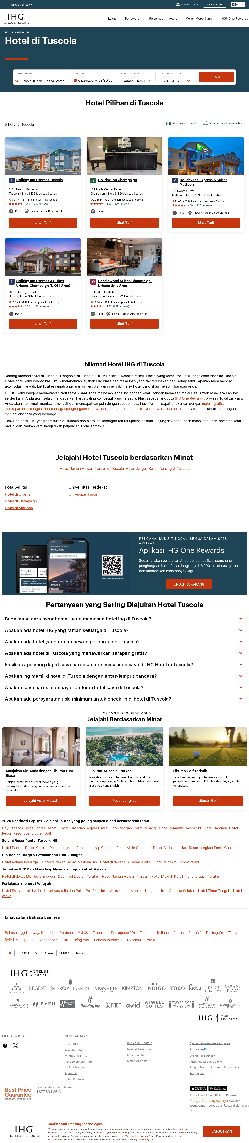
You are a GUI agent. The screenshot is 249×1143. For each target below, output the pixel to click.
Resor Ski (193, 828)
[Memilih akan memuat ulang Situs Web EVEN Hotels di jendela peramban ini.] (44, 1004)
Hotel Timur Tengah (214, 891)
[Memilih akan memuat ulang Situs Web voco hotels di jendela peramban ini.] (177, 987)
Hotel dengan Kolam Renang (133, 828)
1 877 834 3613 (49, 1091)
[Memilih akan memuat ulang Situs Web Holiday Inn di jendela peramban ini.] (90, 1004)
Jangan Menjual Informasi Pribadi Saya (215, 1067)
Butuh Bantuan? (21, 4)
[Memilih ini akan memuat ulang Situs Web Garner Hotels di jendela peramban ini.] (113, 1004)
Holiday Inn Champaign (117, 180)
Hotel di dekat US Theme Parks (125, 862)
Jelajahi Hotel (73, 1050)
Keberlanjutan (136, 1055)
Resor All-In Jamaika (169, 848)
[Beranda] (10, 953)
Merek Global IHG (76, 1055)
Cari (216, 77)
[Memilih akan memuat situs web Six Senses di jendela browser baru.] (16, 987)
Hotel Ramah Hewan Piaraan (125, 876)
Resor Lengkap (61, 848)
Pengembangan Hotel (79, 1061)
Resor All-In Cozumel (133, 848)
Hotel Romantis (171, 828)
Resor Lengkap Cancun (94, 848)
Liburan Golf (41, 833)
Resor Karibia (35, 848)
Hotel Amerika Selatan (177, 891)
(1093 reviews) (40, 203)
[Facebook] (6, 1046)
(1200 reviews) (203, 205)
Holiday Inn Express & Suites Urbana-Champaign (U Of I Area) (43, 283)
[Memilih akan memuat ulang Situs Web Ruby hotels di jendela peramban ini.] (195, 987)
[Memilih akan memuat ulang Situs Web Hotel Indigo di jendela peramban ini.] (156, 987)
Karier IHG (71, 1044)
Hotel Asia (32, 891)
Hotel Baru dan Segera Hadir (83, 828)
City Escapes (12, 828)
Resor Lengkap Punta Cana (211, 848)
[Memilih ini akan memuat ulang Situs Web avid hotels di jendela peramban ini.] (133, 1004)
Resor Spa (21, 833)
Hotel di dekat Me (16, 876)
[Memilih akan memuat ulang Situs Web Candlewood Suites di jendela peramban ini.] (230, 1004)
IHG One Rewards (189, 398)
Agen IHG (71, 1073)
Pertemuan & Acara (163, 18)
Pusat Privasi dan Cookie (206, 1061)
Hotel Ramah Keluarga (20, 862)
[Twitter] (15, 1046)
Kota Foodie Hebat (41, 828)
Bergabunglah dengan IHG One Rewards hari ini (139, 409)
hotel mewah (44, 876)
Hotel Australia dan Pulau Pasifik (70, 891)
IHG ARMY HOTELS (139, 1043)
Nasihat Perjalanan (139, 1049)
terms (182, 1132)
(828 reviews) (122, 203)
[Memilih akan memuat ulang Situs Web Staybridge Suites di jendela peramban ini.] (181, 1004)
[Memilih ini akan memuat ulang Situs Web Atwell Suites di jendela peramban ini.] (154, 1004)
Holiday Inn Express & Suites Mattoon (203, 182)
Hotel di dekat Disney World (176, 862)
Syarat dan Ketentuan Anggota (210, 1043)
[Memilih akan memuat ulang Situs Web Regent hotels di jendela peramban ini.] (37, 987)
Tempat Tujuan (24, 73)
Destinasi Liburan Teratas (78, 876)
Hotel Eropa (11, 891)
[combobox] (43, 81)
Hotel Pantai (12, 848)
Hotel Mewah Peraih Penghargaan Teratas (185, 876)
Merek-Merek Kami (199, 18)
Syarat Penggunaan (202, 1055)
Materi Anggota (137, 1061)
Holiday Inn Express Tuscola (39, 180)
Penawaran (133, 18)
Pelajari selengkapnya (209, 1100)
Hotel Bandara (215, 828)
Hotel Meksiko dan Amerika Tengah (127, 891)
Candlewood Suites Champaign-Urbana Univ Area (125, 283)
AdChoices (197, 1049)
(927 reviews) (121, 306)
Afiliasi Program (75, 1067)
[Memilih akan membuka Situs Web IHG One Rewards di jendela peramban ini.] (218, 1018)
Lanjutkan (221, 1131)
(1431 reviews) (40, 306)
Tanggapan (197, 1073)
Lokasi (112, 18)
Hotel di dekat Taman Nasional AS (69, 862)
